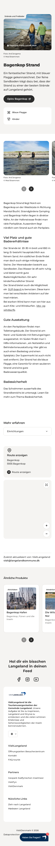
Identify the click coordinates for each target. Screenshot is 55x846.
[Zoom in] (46, 525)
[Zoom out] (46, 533)
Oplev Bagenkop (17, 98)
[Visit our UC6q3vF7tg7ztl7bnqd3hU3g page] (36, 679)
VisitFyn (12, 782)
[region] (27, 509)
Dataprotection (12, 834)
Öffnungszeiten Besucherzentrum (26, 751)
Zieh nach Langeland (19, 804)
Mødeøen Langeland (19, 808)
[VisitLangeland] (17, 694)
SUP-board (14, 289)
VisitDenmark (15, 786)
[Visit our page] (18, 679)
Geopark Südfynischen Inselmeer (26, 778)
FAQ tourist (14, 759)
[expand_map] (46, 485)
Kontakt (12, 755)
